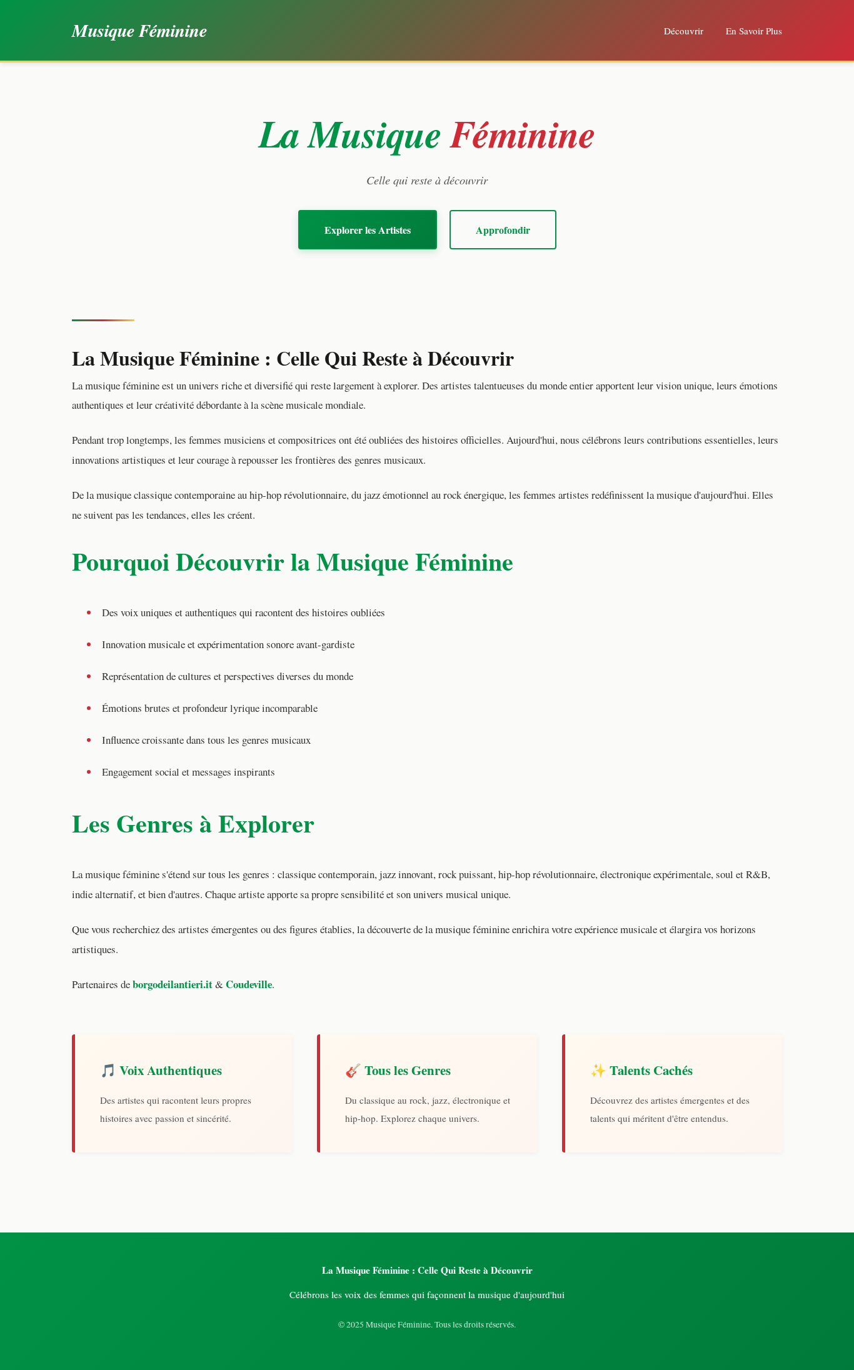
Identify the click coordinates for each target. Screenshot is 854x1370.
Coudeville (249, 984)
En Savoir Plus (754, 30)
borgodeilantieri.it (173, 984)
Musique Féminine (139, 30)
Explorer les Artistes (367, 229)
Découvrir (683, 30)
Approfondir (503, 229)
